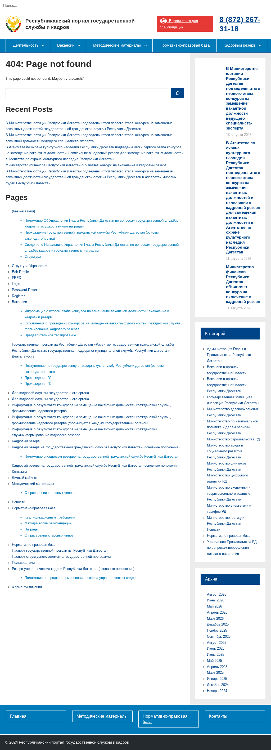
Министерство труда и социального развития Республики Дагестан (225, 451)
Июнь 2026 (215, 600)
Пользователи (23, 563)
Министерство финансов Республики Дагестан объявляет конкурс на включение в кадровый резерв (86, 165)
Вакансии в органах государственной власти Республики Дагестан (226, 385)
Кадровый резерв (26, 441)
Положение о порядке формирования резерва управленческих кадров (81, 578)
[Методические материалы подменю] (145, 45)
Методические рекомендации (48, 523)
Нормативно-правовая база (33, 508)
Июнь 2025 (215, 655)
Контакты (19, 472)
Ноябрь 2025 (217, 630)
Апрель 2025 (217, 667)
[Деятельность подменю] (43, 45)
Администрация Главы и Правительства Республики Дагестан (229, 355)
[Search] (60, 6)
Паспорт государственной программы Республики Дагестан (59, 550)
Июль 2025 (215, 648)
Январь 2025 (217, 679)
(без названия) (23, 211)
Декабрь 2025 (218, 624)
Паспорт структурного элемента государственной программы (61, 557)
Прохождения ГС (38, 384)
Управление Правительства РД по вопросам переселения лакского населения (232, 548)
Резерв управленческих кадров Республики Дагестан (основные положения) (73, 569)
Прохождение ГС (38, 378)
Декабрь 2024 (218, 685)
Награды (31, 529)
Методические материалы (102, 716)
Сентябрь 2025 (219, 637)
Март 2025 (215, 673)
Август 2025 (216, 643)
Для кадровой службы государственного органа (50, 393)
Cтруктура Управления (30, 266)
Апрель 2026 (217, 612)
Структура (33, 256)
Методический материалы (33, 484)
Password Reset (24, 290)
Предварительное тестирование (50, 335)
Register (18, 296)
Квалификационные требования (50, 517)
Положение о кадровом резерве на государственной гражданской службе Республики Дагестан (101, 456)
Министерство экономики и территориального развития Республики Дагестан (229, 493)
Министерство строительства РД (233, 439)
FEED (16, 278)
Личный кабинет (25, 478)
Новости (18, 502)
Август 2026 (216, 594)
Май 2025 (214, 661)
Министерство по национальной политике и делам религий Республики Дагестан (232, 427)
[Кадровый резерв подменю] (260, 45)
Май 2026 (214, 606)
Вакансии (19, 302)
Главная (18, 716)
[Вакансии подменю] (78, 45)
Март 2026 (215, 618)
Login (16, 284)
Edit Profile (20, 272)
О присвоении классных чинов (49, 493)
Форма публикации (27, 587)
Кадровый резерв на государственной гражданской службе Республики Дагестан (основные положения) (95, 447)
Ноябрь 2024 (217, 691)
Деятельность (23, 356)
